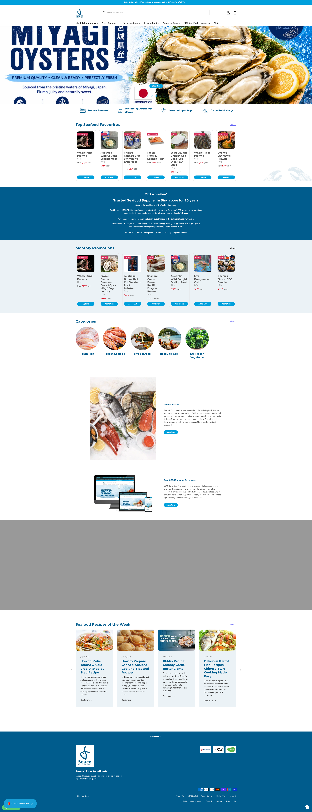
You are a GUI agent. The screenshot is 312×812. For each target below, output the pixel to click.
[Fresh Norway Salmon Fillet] (156, 140)
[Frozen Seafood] (114, 338)
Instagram (219, 801)
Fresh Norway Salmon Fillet (156, 155)
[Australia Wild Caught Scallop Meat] (109, 140)
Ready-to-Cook (170, 353)
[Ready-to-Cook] (169, 338)
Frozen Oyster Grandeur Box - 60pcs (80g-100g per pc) (108, 284)
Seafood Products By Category (192, 801)
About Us (205, 23)
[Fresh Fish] (87, 338)
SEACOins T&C (193, 796)
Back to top (154, 737)
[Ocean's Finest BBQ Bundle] (226, 263)
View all (233, 124)
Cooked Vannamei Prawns (224, 155)
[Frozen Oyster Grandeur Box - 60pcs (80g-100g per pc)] (109, 263)
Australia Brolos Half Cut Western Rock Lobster (132, 282)
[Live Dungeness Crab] (202, 263)
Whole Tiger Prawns (202, 154)
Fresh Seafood (109, 23)
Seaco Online (85, 796)
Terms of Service (206, 796)
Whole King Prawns (85, 154)
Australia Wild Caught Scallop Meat (109, 155)
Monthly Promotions (86, 23)
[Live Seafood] (142, 338)
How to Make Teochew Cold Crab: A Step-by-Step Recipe (93, 666)
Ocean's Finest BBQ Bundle (225, 279)
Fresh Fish (87, 353)
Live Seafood (150, 23)
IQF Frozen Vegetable (197, 355)
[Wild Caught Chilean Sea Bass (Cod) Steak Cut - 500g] (179, 140)
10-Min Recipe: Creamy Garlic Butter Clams (174, 664)
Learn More (170, 432)
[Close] (32, 804)
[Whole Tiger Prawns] (202, 140)
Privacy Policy (180, 796)
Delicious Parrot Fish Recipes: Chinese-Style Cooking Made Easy (216, 668)
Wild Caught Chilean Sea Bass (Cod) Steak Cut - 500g (179, 158)
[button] (235, 12)
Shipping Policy (221, 796)
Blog (235, 801)
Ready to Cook (170, 23)
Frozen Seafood (130, 23)
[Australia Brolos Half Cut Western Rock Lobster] (132, 263)
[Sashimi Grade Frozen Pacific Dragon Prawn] (156, 263)
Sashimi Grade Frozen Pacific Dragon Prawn (152, 284)
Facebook (209, 801)
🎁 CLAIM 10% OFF (18, 803)
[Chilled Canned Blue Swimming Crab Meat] (132, 140)
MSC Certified (191, 23)
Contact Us (232, 796)
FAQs (216, 23)
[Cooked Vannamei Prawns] (226, 140)
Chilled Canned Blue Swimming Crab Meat (132, 157)
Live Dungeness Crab (201, 279)
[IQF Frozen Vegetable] (197, 338)
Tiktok (228, 801)
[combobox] (154, 12)
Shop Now (230, 86)
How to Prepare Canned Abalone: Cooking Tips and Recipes (135, 666)
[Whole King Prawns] (85, 140)
